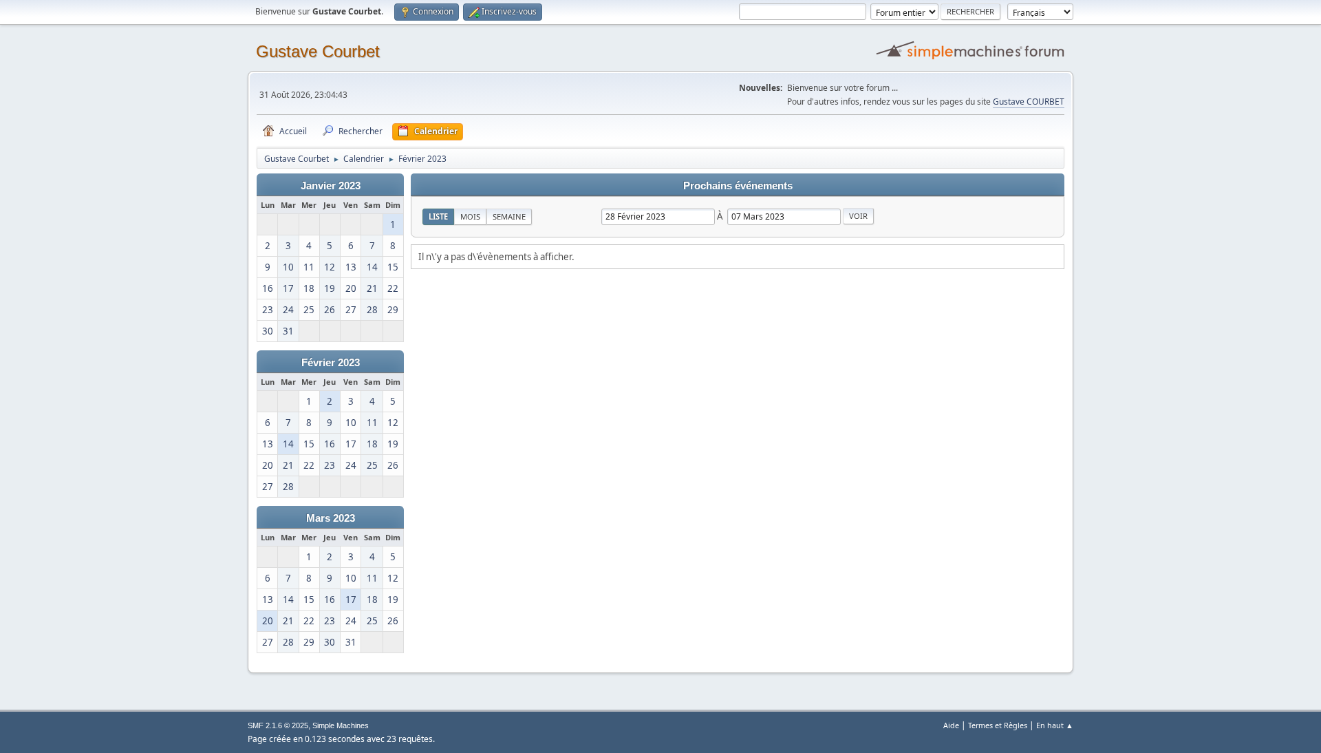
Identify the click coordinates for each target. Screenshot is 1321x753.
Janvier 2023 (331, 185)
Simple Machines (340, 725)
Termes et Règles (997, 725)
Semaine (509, 216)
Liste (438, 216)
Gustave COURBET (1028, 101)
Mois (470, 216)
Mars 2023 (330, 518)
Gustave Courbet (318, 51)
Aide (951, 725)
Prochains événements (738, 185)
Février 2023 (330, 362)
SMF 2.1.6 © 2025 (278, 725)
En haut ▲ (1054, 725)
